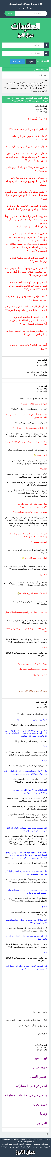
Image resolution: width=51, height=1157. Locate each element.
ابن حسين (41, 360)
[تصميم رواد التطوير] (25, 1152)
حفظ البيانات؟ (41, 61)
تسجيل (12, 4)
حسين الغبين (40, 702)
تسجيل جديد (18, 61)
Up (47, 1134)
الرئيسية (36, 4)
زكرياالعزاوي (40, 106)
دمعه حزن (41, 386)
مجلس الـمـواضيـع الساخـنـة (27, 85)
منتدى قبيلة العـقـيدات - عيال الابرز (30, 83)
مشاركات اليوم (24, 4)
